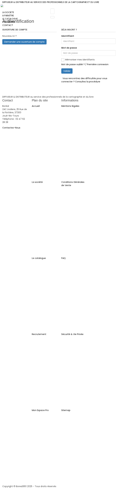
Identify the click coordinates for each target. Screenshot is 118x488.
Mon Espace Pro (40, 410)
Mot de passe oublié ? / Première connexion (84, 64)
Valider (67, 71)
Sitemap (65, 410)
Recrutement (39, 334)
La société (37, 182)
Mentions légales (70, 106)
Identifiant (67, 35)
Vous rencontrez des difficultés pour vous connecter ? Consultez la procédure (84, 80)
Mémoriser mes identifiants (80, 59)
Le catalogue (39, 258)
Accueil (36, 106)
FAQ (63, 258)
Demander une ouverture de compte (24, 41)
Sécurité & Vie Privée (72, 334)
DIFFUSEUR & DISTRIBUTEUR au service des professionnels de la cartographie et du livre (50, 2)
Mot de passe (69, 47)
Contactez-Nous (11, 127)
